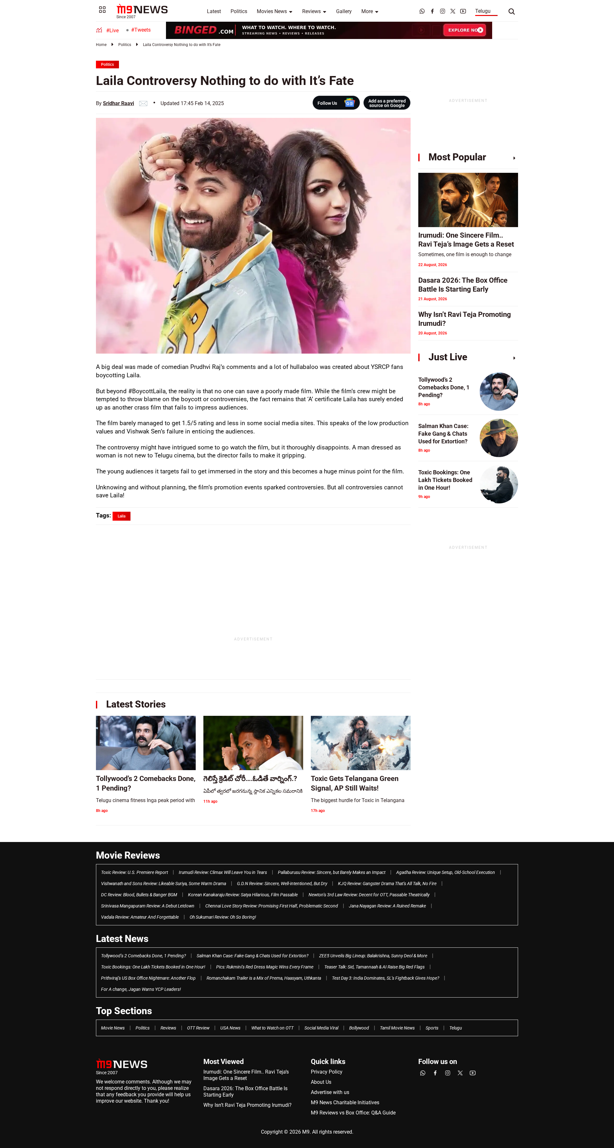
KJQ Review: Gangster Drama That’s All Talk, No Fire (387, 883)
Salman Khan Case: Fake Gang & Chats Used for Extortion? (252, 955)
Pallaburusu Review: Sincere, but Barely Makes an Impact (331, 872)
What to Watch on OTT (272, 1027)
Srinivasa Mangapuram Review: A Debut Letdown (147, 905)
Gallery (344, 11)
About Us (321, 1082)
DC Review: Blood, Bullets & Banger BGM (139, 894)
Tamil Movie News (397, 1027)
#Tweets (141, 30)
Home (101, 44)
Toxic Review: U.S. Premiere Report (134, 872)
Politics (239, 11)
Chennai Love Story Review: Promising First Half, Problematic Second (271, 905)
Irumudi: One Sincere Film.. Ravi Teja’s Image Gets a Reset (246, 1075)
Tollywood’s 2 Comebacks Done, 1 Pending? (143, 955)
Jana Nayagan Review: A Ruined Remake (387, 905)
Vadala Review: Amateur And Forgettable (140, 917)
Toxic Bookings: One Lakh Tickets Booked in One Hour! (153, 966)
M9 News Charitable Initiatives (345, 1102)
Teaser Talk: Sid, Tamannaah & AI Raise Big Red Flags (374, 966)
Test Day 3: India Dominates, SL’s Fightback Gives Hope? (385, 978)
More (367, 11)
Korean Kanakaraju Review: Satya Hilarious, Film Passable (243, 894)
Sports (432, 1027)
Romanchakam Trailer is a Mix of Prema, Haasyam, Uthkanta (264, 978)
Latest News (122, 938)
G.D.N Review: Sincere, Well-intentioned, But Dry (282, 883)
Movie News (113, 1027)
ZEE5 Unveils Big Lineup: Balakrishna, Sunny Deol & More (373, 955)
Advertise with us (330, 1092)
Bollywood (359, 1027)
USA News (230, 1027)
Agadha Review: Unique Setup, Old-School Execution (445, 872)
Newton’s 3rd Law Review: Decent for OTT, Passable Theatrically (369, 894)
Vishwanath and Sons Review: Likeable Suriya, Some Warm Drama (163, 883)
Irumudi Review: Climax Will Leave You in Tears (223, 872)
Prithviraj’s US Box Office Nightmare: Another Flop (148, 978)
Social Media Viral (321, 1027)
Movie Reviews (128, 855)
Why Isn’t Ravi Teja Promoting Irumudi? (247, 1105)
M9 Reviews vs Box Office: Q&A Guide (353, 1113)
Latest (214, 11)
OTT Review (198, 1027)
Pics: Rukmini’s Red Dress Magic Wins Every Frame (264, 966)
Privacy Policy (326, 1072)
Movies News (272, 11)
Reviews (311, 11)
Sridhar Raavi (118, 103)
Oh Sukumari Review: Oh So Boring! (223, 917)
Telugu (483, 11)
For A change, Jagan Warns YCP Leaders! (141, 989)
